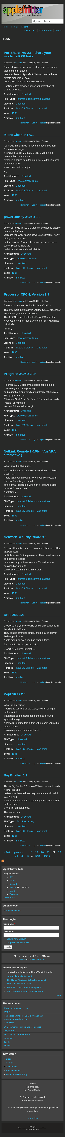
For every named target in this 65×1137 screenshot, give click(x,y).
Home (5, 27)
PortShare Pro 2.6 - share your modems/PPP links (27, 54)
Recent (24, 27)
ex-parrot (18, 63)
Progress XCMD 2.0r (20, 374)
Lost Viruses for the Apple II (17, 1034)
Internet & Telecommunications (33, 99)
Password (9, 931)
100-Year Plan (45, 30)
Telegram (14, 894)
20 (42, 852)
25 (22, 856)
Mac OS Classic (25, 108)
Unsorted (26, 94)
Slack (12, 891)
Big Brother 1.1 (15, 775)
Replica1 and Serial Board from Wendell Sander (30, 972)
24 (16, 856)
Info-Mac (20, 118)
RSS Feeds (11, 1066)
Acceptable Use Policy (16, 1074)
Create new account (16, 939)
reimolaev (8, 1038)
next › (38, 856)
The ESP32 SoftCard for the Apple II (24, 987)
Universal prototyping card (19, 976)
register (43, 123)
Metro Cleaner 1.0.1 (19, 135)
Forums (14, 27)
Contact (58, 30)
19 (36, 852)
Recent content (13, 910)
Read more (25, 123)
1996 (14, 113)
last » (47, 856)
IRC (11, 877)
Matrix (12, 880)
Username (9, 924)
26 (28, 856)
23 (59, 852)
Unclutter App (38, 959)
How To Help (30, 30)
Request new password (18, 942)
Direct (23, 959)
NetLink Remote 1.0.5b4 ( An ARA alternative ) (30, 453)
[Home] (23, 15)
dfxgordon (9, 1030)
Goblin (7, 1042)
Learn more (9, 897)
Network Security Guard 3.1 (25, 537)
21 (48, 852)
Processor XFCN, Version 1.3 (26, 294)
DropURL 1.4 (14, 615)
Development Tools (27, 181)
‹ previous (18, 852)
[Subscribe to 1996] (3, 861)
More (59, 995)
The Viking (9, 1022)
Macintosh (41, 108)
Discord (13, 884)
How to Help (32, 1118)
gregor (7, 1011)
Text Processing (25, 821)
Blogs (8, 1059)
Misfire (13, 887)
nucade (7, 1045)
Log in (34, 123)
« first (7, 852)
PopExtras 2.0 (15, 694)
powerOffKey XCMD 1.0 (22, 217)
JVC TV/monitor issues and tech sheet (25, 991)
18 (30, 852)
